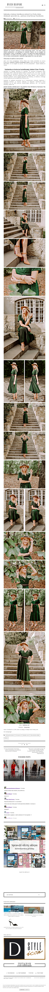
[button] (36, 2)
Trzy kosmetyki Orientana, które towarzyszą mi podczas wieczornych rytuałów (13, 750)
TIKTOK (31, 973)
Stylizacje (18, 735)
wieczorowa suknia (35, 735)
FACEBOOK (11, 973)
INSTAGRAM (22, 973)
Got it (27, 989)
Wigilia (6, 738)
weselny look (26, 735)
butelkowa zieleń (10, 735)
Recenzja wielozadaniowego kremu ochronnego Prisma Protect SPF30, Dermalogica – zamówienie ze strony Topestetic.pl (35, 751)
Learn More (22, 989)
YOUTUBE (40, 973)
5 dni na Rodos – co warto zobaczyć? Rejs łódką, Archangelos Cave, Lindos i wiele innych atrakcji (13, 915)
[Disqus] (24, 802)
